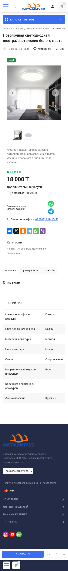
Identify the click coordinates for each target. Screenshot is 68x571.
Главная (7, 29)
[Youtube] (12, 534)
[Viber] (43, 231)
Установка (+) (24, 192)
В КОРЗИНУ (22, 554)
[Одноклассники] (23, 231)
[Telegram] (29, 231)
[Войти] (52, 6)
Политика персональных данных (20, 483)
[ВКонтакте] (9, 231)
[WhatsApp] (36, 231)
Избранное (44, 48)
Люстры (19, 29)
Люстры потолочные (37, 29)
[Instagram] (5, 534)
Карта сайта (49, 483)
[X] (16, 231)
